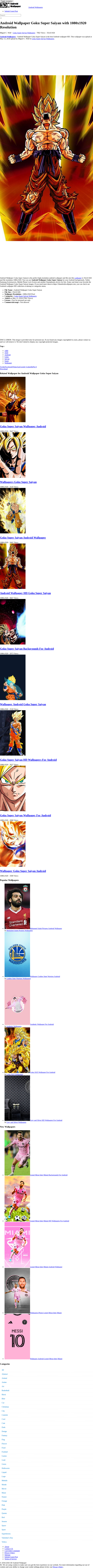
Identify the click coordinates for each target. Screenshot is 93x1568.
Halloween (6, 1468)
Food (3, 1448)
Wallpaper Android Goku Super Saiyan (23, 704)
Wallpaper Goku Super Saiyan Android (23, 871)
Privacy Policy (10, 1553)
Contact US (9, 1549)
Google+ (23, 367)
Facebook (8, 367)
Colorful (5, 1415)
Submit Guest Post (11, 11)
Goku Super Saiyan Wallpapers (24, 33)
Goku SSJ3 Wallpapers (14, 1074)
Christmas (5, 1407)
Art (3, 1386)
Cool (3, 1419)
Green (4, 1464)
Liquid (4, 1472)
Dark (3, 1427)
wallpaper (78, 278)
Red (3, 1517)
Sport (4, 1530)
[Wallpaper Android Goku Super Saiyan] (13, 699)
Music (4, 1493)
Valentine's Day (7, 1538)
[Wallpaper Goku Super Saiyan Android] (13, 866)
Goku (7, 357)
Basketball (5, 1390)
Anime (4, 1382)
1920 (6, 353)
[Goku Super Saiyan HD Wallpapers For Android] (13, 755)
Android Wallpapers (35, 7)
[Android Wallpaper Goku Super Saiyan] (46, 158)
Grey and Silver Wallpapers (16, 1122)
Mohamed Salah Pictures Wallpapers (19, 930)
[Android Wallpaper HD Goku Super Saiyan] (13, 588)
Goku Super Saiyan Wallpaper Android (23, 426)
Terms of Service (11, 1559)
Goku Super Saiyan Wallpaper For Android (25, 815)
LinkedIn (29, 367)
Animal (4, 1378)
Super (7, 361)
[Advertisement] (46, 57)
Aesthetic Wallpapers (13, 1026)
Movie (4, 1489)
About (7, 1547)
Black (4, 1395)
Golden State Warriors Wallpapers (18, 978)
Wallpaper (8, 363)
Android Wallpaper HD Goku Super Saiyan (25, 593)
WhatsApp (16, 367)
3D (3, 1370)
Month (4, 1485)
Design (4, 1431)
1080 (6, 351)
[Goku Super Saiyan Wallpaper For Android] (13, 811)
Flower (4, 1444)
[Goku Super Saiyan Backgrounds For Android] (13, 644)
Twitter (2, 367)
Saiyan (7, 359)
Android (8, 355)
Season (4, 1521)
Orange (4, 1501)
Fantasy (4, 1435)
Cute (3, 1423)
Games (4, 1456)
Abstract (5, 1374)
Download (4, 369)
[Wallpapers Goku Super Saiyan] (13, 477)
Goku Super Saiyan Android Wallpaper (23, 537)
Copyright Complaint (12, 1551)
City (3, 1411)
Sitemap (7, 1555)
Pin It (35, 367)
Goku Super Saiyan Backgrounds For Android (27, 648)
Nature (4, 1497)
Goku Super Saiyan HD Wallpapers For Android (28, 759)
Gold (3, 1460)
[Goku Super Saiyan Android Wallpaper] (13, 533)
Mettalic (4, 1480)
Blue (3, 1399)
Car (3, 1403)
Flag (3, 1440)
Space (4, 1525)
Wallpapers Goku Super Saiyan (18, 482)
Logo (4, 1476)
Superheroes (6, 1534)
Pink (3, 1505)
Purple (4, 1509)
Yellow (4, 1542)
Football (5, 1452)
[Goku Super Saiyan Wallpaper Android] (13, 422)
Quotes (4, 1513)
